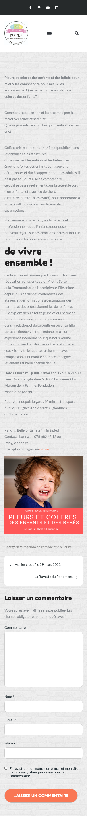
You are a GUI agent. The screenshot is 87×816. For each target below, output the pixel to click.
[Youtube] (48, 7)
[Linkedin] (56, 7)
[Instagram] (39, 7)
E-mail (10, 720)
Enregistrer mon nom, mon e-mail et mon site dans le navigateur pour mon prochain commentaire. (44, 772)
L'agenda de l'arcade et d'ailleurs (47, 547)
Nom (9, 696)
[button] (49, 33)
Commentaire (16, 627)
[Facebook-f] (30, 7)
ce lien (44, 449)
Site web (10, 743)
